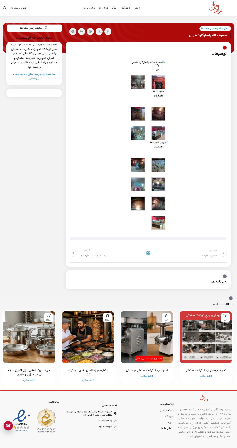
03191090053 (105, 427)
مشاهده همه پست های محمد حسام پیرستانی (34, 76)
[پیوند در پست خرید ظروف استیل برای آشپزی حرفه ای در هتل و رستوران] (29, 337)
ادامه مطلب (206, 376)
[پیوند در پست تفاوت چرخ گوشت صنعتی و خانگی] (147, 337)
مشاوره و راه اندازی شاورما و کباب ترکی (88, 372)
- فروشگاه (169, 416)
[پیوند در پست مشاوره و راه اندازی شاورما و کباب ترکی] (88, 337)
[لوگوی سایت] (216, 8)
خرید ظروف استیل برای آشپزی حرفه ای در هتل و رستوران (29, 372)
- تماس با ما (167, 428)
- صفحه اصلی (167, 410)
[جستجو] (4, 7)
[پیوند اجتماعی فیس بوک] (107, 31)
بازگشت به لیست (148, 253)
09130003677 (105, 421)
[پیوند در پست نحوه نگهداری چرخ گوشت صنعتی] (206, 337)
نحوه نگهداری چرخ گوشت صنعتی (205, 370)
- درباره (170, 422)
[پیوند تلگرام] (72, 31)
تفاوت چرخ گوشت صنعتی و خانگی (147, 370)
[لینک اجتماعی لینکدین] (81, 31)
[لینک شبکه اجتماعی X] (99, 31)
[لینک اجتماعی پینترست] (90, 31)
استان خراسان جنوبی (219, 28)
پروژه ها (205, 28)
